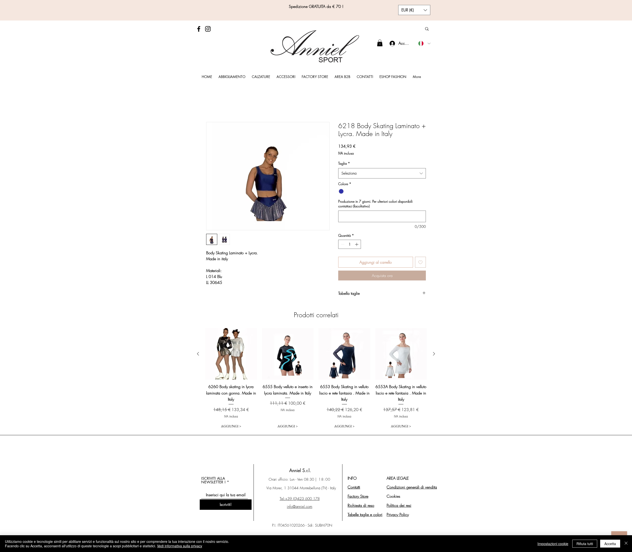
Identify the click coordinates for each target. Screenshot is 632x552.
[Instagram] (208, 29)
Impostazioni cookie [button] (552, 543)
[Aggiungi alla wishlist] (420, 262)
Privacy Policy (398, 514)
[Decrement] (342, 244)
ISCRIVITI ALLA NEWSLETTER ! (213, 480)
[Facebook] (198, 29)
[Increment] (357, 244)
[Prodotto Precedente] (198, 354)
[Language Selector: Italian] (424, 43)
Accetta (610, 543)
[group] (316, 379)
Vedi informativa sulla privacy (179, 545)
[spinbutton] (349, 244)
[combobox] (382, 173)
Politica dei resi (399, 505)
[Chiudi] (626, 543)
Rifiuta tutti (584, 543)
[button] (414, 10)
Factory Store (358, 496)
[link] (380, 42)
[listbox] (414, 10)
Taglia (344, 163)
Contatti (354, 487)
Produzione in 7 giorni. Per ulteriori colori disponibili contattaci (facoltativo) (375, 204)
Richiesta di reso (361, 505)
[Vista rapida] (231, 354)
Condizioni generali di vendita (412, 487)
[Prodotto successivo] (434, 354)
